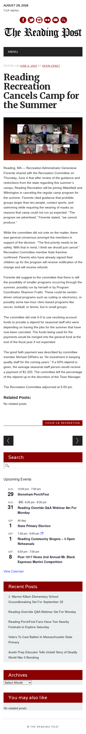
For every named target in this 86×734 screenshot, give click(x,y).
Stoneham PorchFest (33, 494)
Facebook (23, 20)
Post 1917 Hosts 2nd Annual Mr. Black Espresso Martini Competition (46, 559)
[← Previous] (8, 441)
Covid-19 (52, 422)
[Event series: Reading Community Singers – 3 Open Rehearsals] (41, 533)
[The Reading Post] (43, 37)
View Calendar (14, 571)
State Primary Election (34, 526)
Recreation (70, 422)
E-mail (56, 20)
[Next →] (77, 441)
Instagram (39, 20)
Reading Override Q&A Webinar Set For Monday (42, 612)
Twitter (31, 20)
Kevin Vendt (51, 65)
